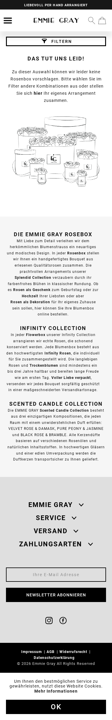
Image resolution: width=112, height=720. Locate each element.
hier (38, 93)
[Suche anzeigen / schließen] (91, 20)
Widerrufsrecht (73, 651)
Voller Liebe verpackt (71, 377)
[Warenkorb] (102, 20)
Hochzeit (30, 296)
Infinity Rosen (58, 353)
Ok (56, 707)
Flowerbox (35, 334)
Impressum (32, 651)
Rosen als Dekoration (30, 302)
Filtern (61, 41)
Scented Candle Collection (64, 410)
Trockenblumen (44, 365)
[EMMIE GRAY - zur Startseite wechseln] (56, 20)
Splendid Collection (33, 277)
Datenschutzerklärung (55, 657)
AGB (51, 651)
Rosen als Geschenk (31, 289)
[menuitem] (8, 20)
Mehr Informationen (56, 691)
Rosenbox (76, 253)
